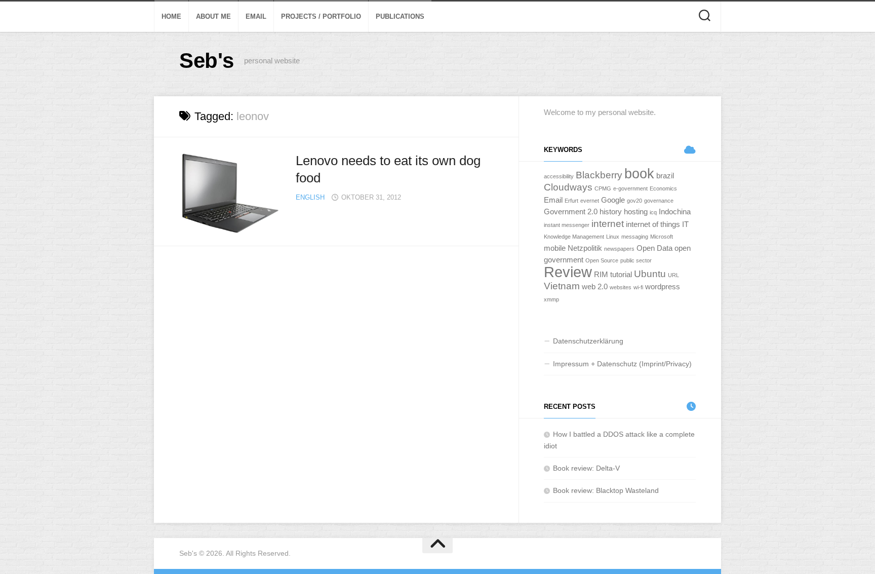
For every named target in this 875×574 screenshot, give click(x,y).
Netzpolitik (585, 248)
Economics (663, 188)
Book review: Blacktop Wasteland (606, 490)
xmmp (551, 299)
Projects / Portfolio (321, 16)
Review (568, 271)
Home (171, 16)
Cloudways (568, 187)
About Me (213, 16)
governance (658, 201)
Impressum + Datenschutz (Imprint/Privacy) (622, 364)
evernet (589, 201)
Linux (612, 237)
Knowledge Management (574, 237)
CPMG (602, 188)
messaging (634, 237)
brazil (665, 175)
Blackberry (599, 175)
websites (620, 287)
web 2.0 (595, 286)
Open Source (601, 260)
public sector (636, 260)
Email (256, 16)
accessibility (559, 176)
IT (685, 224)
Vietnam (562, 286)
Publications (400, 16)
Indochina (675, 211)
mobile (555, 248)
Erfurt (571, 201)
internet (607, 223)
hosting (636, 211)
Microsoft (661, 237)
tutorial (621, 274)
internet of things (653, 224)
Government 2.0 (571, 211)
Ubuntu (650, 274)
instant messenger (566, 225)
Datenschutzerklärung (588, 341)
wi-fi (638, 287)
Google (613, 200)
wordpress (662, 286)
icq (653, 212)
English (310, 197)
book (639, 173)
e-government (630, 188)
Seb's (206, 60)
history (611, 211)
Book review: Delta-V (586, 468)
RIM (601, 274)
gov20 (634, 201)
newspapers (619, 249)
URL (673, 275)
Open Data (654, 248)
